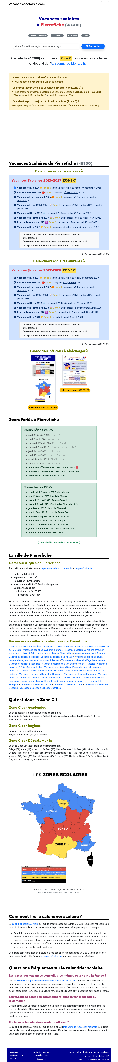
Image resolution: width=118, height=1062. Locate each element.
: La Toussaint (51, 467)
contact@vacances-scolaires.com (41, 1054)
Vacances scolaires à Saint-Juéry (57, 656)
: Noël (46, 475)
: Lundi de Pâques (47, 496)
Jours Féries (57, 36)
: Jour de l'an (48, 492)
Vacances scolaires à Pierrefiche (25, 646)
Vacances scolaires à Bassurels (80, 674)
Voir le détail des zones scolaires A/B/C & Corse (59, 893)
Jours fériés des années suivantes (58, 542)
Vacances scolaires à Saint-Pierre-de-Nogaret (67, 667)
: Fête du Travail (47, 500)
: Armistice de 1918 (53, 471)
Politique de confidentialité (96, 1056)
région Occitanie (84, 568)
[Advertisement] (59, 133)
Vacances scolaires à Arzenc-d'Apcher (84, 650)
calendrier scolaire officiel (25, 924)
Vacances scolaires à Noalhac (24, 656)
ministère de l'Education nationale (80, 1027)
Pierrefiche (72, 36)
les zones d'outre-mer (51, 956)
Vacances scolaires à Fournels (90, 653)
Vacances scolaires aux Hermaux (46, 670)
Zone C (85, 36)
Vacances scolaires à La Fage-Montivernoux (83, 660)
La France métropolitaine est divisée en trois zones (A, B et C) (45, 980)
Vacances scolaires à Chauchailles (55, 653)
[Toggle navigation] (105, 4)
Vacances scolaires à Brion (22, 653)
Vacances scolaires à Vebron (67, 684)
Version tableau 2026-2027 (96, 254)
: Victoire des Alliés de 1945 (53, 504)
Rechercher (94, 46)
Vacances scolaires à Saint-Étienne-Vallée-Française (68, 663)
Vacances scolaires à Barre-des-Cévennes (40, 674)
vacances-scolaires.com (27, 4)
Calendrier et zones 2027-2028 (75, 390)
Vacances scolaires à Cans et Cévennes (61, 677)
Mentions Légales (99, 1052)
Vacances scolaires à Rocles (58, 646)
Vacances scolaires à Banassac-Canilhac (40, 688)
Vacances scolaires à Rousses (35, 684)
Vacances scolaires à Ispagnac (24, 663)
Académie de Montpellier (69, 63)
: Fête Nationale (49, 516)
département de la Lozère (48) (56, 568)
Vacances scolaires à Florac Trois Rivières (43, 681)
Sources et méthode (78, 1052)
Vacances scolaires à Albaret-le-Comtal (43, 650)
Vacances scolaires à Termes (44, 660)
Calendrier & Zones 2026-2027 (43, 407)
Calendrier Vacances (38, 36)
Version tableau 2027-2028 (96, 344)
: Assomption (47, 520)
